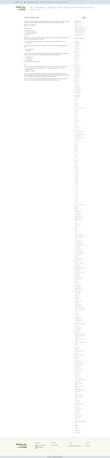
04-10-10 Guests (78, 127)
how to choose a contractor (80, 309)
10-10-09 (76, 179)
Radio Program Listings (79, 354)
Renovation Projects (78, 363)
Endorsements (77, 265)
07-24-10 (76, 156)
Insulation (76, 313)
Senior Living (77, 381)
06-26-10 (76, 149)
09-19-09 (76, 169)
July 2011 (76, 59)
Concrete (76, 239)
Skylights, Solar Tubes (79, 386)
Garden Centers (78, 288)
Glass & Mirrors (78, 292)
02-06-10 (76, 111)
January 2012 (77, 54)
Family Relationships (78, 277)
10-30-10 (76, 186)
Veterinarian (77, 410)
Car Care (76, 230)
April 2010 (76, 82)
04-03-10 (76, 124)
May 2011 (76, 61)
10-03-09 (76, 176)
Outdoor (76, 340)
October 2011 (77, 57)
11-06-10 (76, 190)
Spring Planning (77, 391)
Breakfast (76, 228)
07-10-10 (76, 153)
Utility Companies (78, 408)
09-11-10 (76, 165)
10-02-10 (76, 174)
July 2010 (76, 76)
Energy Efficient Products (79, 267)
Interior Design (77, 316)
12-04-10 (76, 195)
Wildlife (76, 414)
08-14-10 (76, 162)
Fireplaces (76, 283)
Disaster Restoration (78, 258)
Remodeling (77, 360)
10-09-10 (76, 178)
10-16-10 (76, 181)
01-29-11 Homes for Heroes (80, 108)
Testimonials (77, 402)
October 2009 (77, 92)
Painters (76, 344)
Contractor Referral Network (80, 244)
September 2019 (78, 43)
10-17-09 (76, 183)
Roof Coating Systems (79, 368)
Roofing (76, 370)
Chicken (76, 232)
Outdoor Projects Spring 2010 (80, 342)
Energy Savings (77, 270)
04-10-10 (76, 125)
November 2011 (78, 55)
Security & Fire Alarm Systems (80, 379)
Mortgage (76, 332)
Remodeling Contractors (79, 361)
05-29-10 (76, 142)
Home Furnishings (78, 304)
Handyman (77, 297)
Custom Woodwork (78, 249)
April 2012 (76, 50)
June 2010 (76, 78)
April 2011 (76, 62)
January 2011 (77, 66)
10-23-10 (76, 185)
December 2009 (78, 89)
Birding (76, 223)
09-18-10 (76, 167)
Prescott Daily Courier (79, 351)
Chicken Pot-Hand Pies (30, 26)
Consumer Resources (79, 242)
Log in (76, 427)
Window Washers (78, 417)
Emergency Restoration (79, 263)
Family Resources (78, 279)
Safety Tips (77, 374)
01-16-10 (76, 102)
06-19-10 (76, 147)
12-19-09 (76, 202)
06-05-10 (76, 144)
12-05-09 (76, 197)
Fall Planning (77, 274)
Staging (76, 393)
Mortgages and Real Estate (80, 334)
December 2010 (78, 68)
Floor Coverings (78, 285)
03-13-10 (76, 118)
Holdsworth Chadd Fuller (79, 27)
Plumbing (76, 349)
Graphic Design (77, 293)
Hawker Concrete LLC (79, 26)
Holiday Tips (77, 302)
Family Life (77, 276)
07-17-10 (76, 155)
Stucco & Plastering (78, 395)
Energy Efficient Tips (78, 269)
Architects (76, 209)
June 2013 (76, 46)
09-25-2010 (77, 170)
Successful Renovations (79, 396)
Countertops (77, 246)
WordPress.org (77, 432)
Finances (76, 281)
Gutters (76, 295)
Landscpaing (77, 322)
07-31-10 (76, 158)
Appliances (77, 208)
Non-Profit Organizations (79, 338)
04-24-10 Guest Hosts (79, 131)
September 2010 (78, 73)
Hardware (76, 299)
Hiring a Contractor (78, 300)
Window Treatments (78, 415)
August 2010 (77, 75)
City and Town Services (79, 237)
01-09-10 (76, 99)
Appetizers (77, 206)
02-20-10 (76, 115)
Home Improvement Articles (80, 307)
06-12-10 (76, 146)
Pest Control (77, 347)
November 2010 (78, 69)
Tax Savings (77, 400)
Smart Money (77, 388)
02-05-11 (76, 109)
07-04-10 (76, 151)
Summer (76, 398)
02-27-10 (76, 117)
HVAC (76, 311)
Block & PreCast (78, 224)
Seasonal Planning (78, 377)
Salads (76, 376)
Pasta (76, 345)
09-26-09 (76, 172)
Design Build (77, 254)
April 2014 (76, 45)
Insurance (76, 315)
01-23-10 (76, 106)
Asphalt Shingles (78, 214)
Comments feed (78, 430)
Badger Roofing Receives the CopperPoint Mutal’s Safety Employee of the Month (80, 31)
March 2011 (77, 64)
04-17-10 (76, 129)
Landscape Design (78, 318)
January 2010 (77, 87)
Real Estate (77, 356)
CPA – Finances (77, 247)
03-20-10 (76, 120)
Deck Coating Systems (79, 251)
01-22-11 (76, 104)
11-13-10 (76, 192)
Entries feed (77, 428)
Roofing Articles (78, 372)
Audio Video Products (79, 216)
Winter (76, 419)
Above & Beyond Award (79, 204)
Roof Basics (77, 367)
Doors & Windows (78, 260)
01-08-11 (76, 97)
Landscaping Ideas (78, 320)
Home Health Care (78, 306)
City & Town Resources (79, 235)
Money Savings (77, 330)
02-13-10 (76, 113)
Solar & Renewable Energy (80, 389)
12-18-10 (76, 200)
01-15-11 (76, 101)
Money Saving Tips (78, 328)
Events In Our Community (79, 272)
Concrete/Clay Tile (78, 240)
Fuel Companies (78, 286)
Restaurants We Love (79, 365)
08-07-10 (76, 160)
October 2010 (77, 71)
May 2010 (76, 80)
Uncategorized (77, 407)
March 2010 (77, 84)
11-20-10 (76, 193)
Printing (76, 353)
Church (76, 233)
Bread (76, 226)
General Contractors (78, 290)
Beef (76, 221)
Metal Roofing (77, 327)
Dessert (76, 256)
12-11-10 (76, 199)
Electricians (77, 262)
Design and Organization (79, 253)
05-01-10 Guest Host (78, 132)
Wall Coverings (77, 412)
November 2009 (78, 91)
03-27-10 (76, 122)
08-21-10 (76, 163)
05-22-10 (76, 140)
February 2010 (77, 85)
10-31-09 (76, 188)
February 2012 (77, 52)
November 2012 (78, 48)
